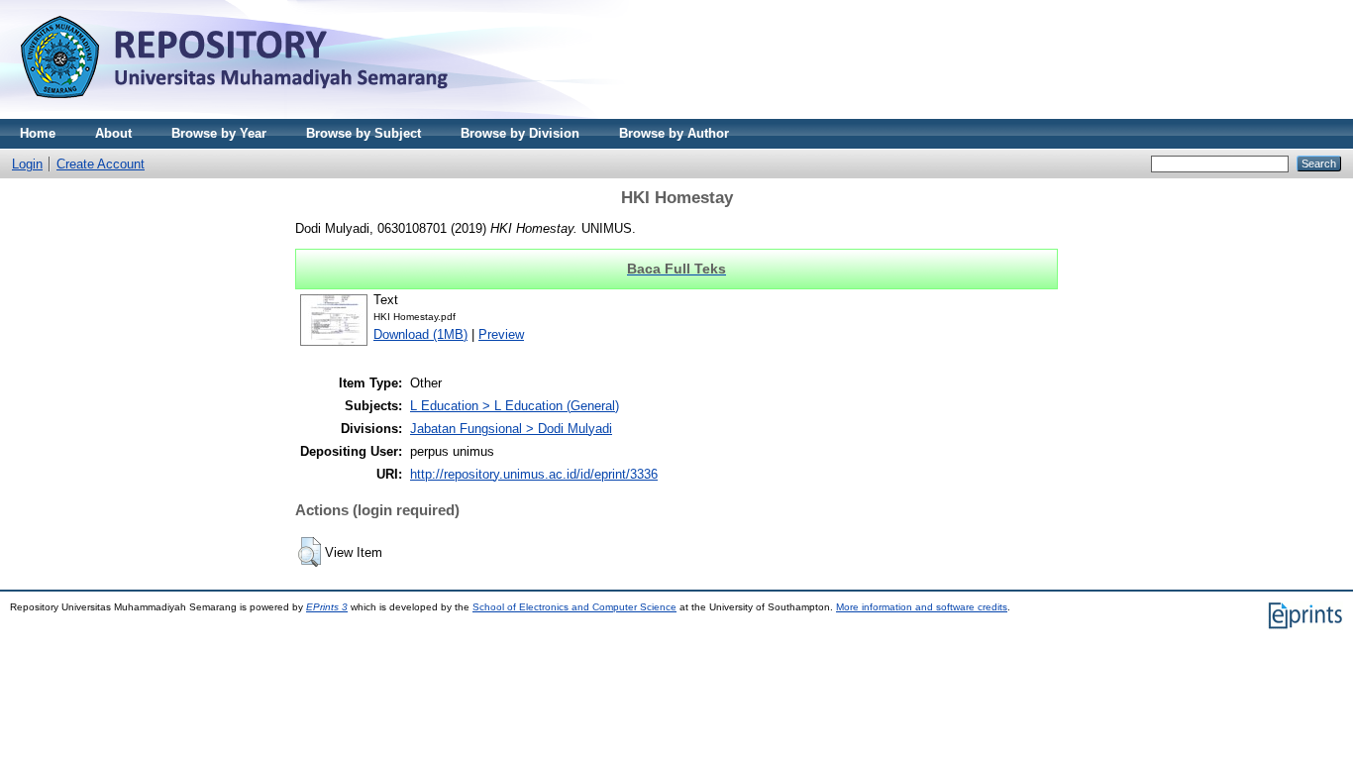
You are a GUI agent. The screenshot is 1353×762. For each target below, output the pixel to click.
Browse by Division (520, 133)
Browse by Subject (363, 133)
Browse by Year (218, 133)
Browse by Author (674, 133)
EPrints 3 (327, 606)
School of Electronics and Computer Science (574, 606)
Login (27, 164)
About (113, 133)
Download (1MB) (420, 334)
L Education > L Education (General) (514, 405)
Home (37, 133)
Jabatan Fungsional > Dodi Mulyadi (511, 428)
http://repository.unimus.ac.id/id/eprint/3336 (534, 474)
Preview (501, 334)
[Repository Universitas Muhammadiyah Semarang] (257, 114)
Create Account (100, 164)
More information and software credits (921, 606)
